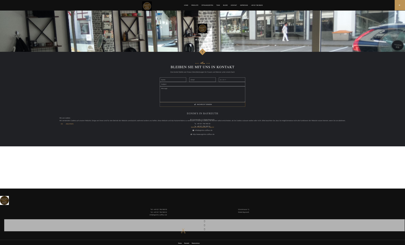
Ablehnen (70, 124)
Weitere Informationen (199, 127)
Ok (62, 124)
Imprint (211, 127)
